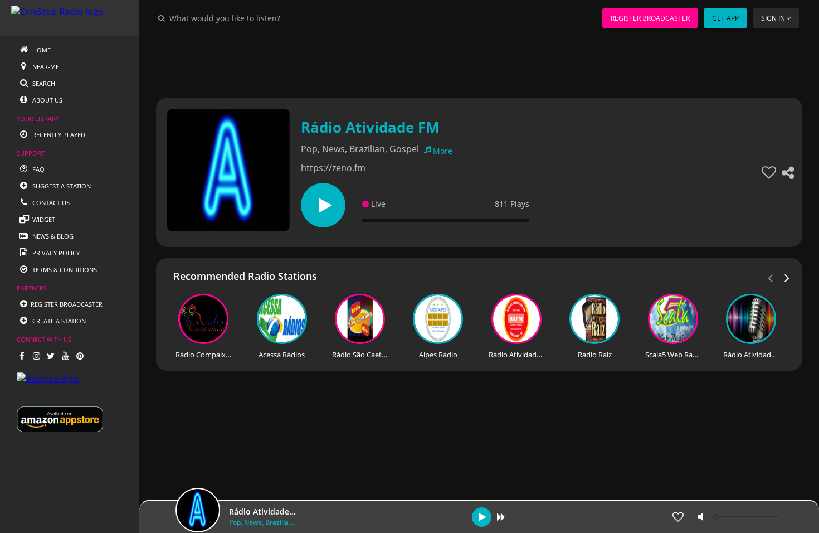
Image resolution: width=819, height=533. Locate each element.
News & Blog (52, 236)
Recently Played (58, 134)
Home (41, 50)
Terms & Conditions (64, 269)
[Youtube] (65, 355)
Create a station (58, 321)
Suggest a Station (61, 186)
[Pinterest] (80, 355)
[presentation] (787, 277)
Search (43, 83)
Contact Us (50, 202)
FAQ (38, 169)
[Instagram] (36, 355)
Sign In (773, 18)
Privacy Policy (55, 253)
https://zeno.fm (333, 168)
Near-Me (45, 66)
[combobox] (258, 17)
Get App (725, 18)
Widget (43, 219)
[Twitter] (51, 355)
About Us (46, 100)
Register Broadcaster (650, 18)
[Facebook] (22, 355)
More (442, 151)
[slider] (747, 516)
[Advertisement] (479, 61)
